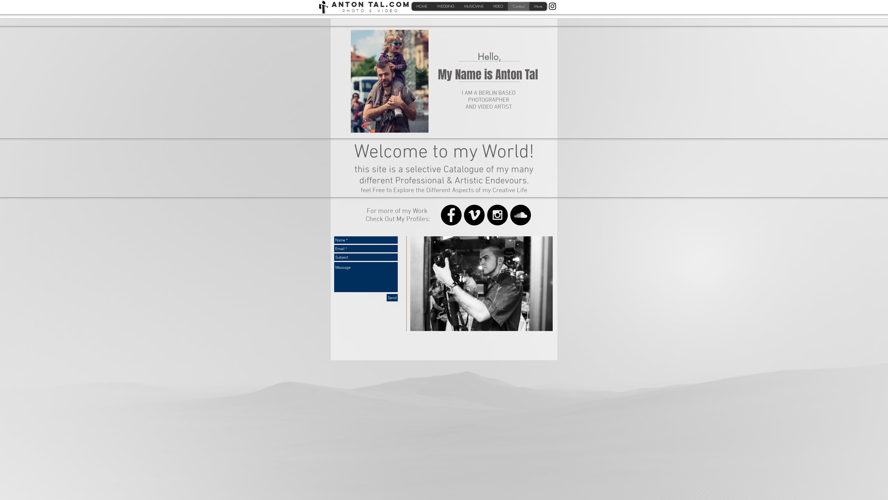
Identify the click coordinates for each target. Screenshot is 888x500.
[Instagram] (552, 6)
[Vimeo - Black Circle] (474, 215)
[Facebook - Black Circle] (451, 215)
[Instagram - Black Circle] (497, 215)
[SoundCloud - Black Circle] (520, 215)
